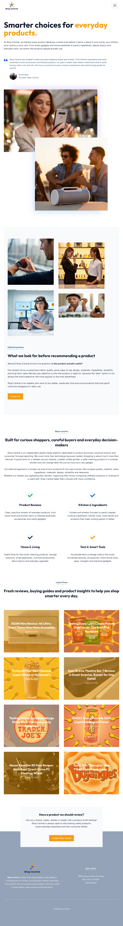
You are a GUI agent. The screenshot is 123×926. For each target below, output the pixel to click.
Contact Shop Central (61, 838)
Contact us (15, 396)
